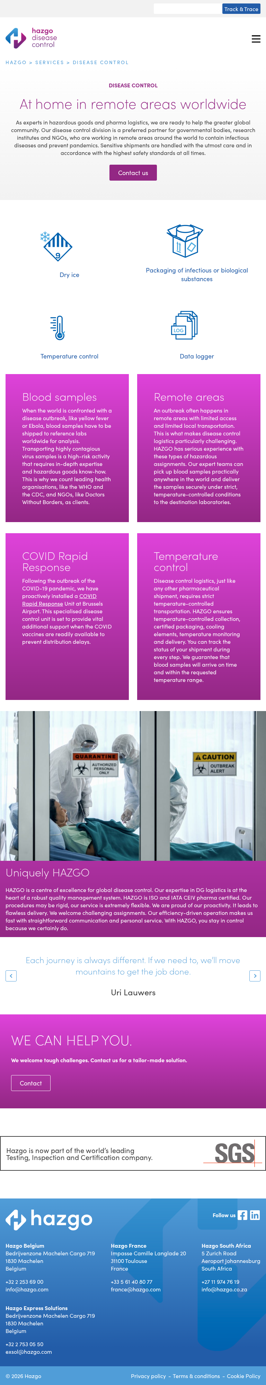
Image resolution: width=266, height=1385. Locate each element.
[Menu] (256, 38)
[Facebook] (242, 1216)
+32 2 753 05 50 (24, 1344)
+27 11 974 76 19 (220, 1281)
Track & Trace (241, 8)
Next (254, 975)
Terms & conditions (196, 1375)
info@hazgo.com (27, 1289)
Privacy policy (148, 1375)
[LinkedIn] (254, 1216)
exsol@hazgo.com (29, 1351)
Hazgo (16, 62)
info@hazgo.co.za (224, 1289)
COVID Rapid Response (59, 599)
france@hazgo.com (136, 1289)
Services (49, 62)
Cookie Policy (243, 1375)
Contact (31, 1083)
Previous (11, 975)
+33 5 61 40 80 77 (131, 1281)
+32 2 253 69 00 (24, 1281)
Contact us (133, 172)
